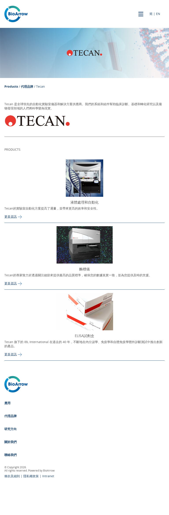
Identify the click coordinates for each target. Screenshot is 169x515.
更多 (10, 217)
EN (158, 14)
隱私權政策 (31, 476)
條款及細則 (12, 476)
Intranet (48, 476)
